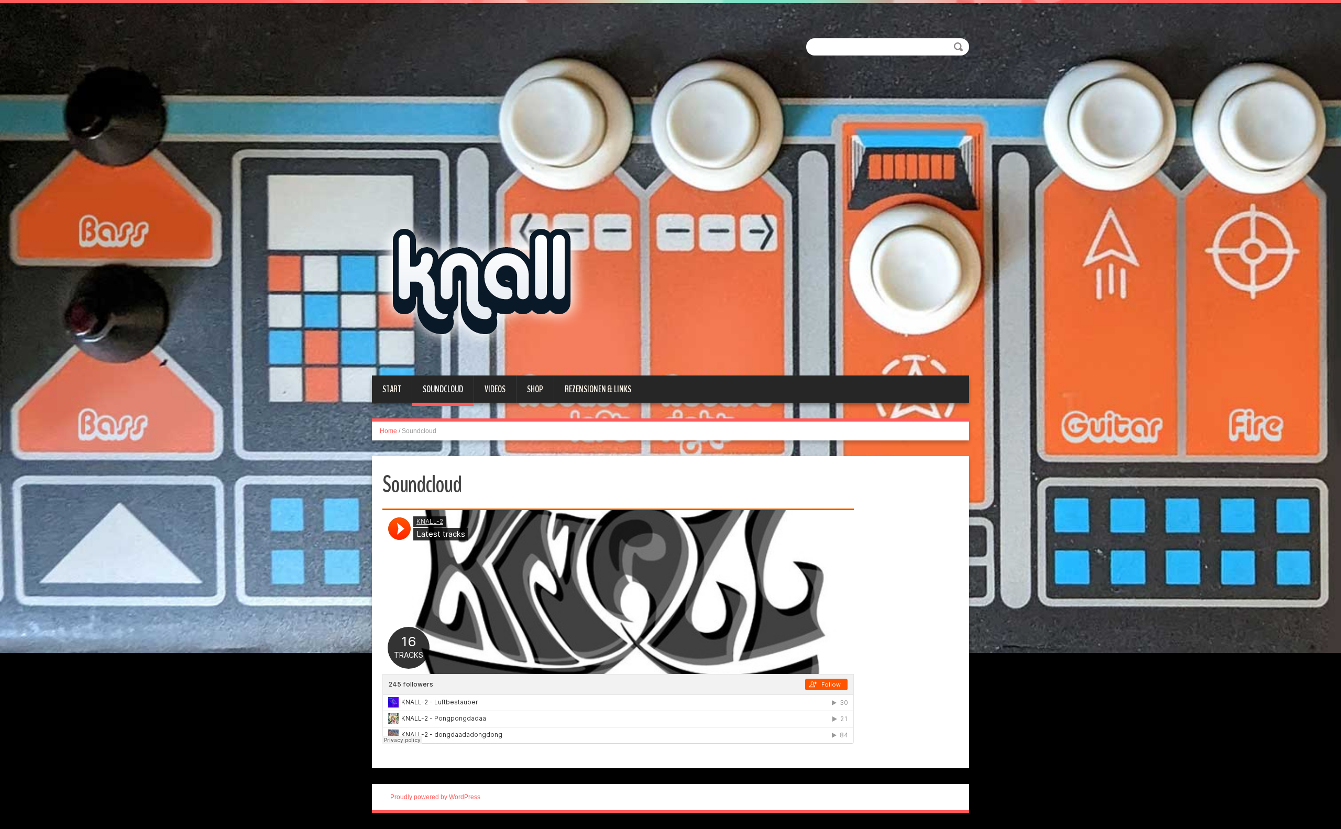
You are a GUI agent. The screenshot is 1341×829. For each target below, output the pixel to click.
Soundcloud (443, 389)
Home (388, 431)
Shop (535, 389)
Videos (495, 389)
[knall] (505, 188)
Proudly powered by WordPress (435, 797)
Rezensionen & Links (598, 389)
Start (391, 389)
